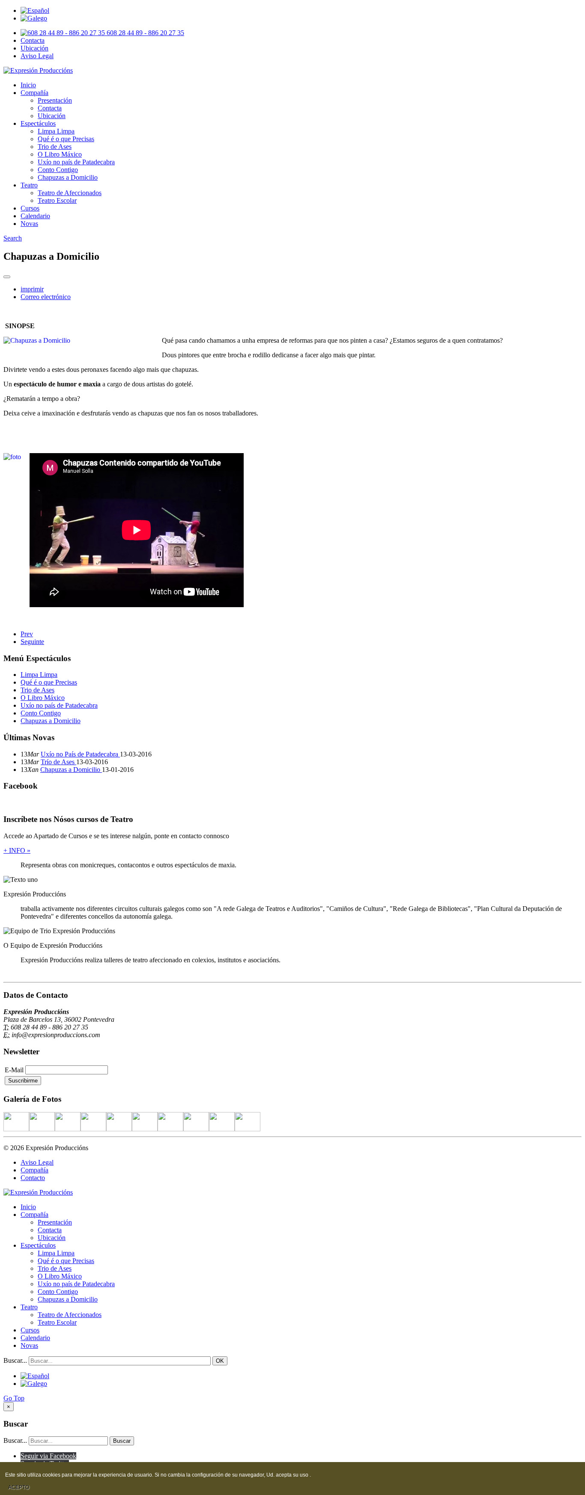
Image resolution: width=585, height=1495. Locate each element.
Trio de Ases (55, 146)
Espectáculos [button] (38, 123)
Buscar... (15, 1360)
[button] (12, 238)
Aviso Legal (37, 55)
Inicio (28, 85)
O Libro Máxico (60, 154)
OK (220, 1361)
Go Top (13, 1398)
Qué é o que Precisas (66, 138)
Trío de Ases (58, 761)
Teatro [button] (29, 185)
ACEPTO (18, 1487)
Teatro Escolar (57, 200)
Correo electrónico (46, 296)
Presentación (55, 100)
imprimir (32, 289)
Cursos (30, 208)
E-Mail (14, 1070)
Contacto (33, 1177)
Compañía (34, 1170)
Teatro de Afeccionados (69, 192)
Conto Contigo (58, 169)
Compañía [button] (34, 92)
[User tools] (6, 277)
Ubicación (34, 48)
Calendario (35, 216)
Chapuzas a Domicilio (68, 177)
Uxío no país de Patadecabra (76, 162)
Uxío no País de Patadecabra (80, 754)
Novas (29, 223)
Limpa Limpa (56, 131)
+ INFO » (16, 850)
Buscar (122, 1441)
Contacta (33, 40)
